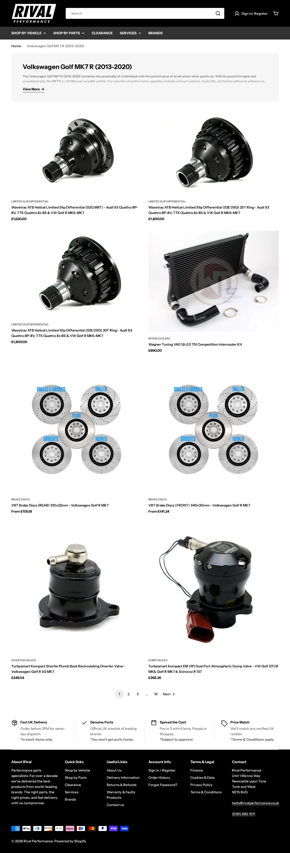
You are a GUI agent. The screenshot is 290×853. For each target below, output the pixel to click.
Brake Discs (20, 499)
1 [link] (119, 694)
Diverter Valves (23, 660)
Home (16, 46)
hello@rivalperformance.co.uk (255, 803)
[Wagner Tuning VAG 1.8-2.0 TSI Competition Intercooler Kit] (213, 281)
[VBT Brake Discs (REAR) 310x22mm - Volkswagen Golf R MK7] (76, 427)
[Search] (218, 13)
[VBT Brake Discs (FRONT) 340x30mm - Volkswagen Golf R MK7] (213, 427)
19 (155, 694)
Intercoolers (159, 338)
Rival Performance (38, 841)
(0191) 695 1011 (243, 814)
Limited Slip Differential (30, 201)
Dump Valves (157, 660)
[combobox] (145, 13)
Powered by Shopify (70, 841)
